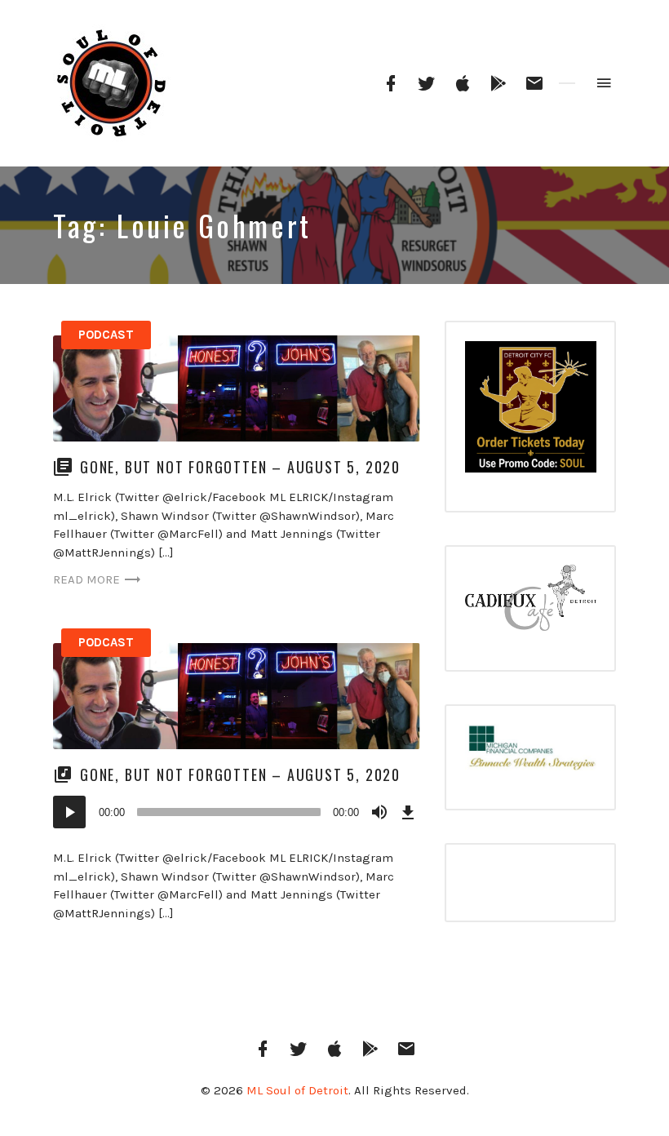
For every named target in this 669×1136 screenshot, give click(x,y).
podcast (106, 334)
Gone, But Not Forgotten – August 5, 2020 (240, 466)
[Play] (69, 812)
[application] (236, 812)
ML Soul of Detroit (297, 1090)
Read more (86, 579)
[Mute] (379, 812)
